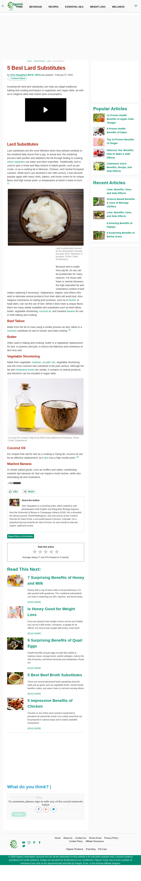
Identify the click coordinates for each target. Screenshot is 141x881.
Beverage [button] (35, 7)
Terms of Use (95, 838)
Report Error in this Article (20, 536)
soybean (36, 362)
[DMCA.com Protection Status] (14, 483)
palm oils (50, 362)
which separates (16, 161)
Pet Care (102, 849)
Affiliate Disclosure (95, 841)
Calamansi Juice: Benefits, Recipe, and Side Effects (119, 167)
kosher (72, 300)
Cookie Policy (76, 841)
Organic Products (74, 849)
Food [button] (19, 7)
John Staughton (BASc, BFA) (25, 75)
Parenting (90, 849)
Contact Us (80, 838)
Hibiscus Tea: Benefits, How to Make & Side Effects (120, 154)
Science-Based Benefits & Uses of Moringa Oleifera (121, 203)
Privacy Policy (111, 838)
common (12, 330)
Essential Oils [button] (74, 7)
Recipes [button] (54, 7)
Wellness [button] (118, 7)
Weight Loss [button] (97, 7)
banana (71, 311)
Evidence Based (17, 78)
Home (58, 838)
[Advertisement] (45, 756)
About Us (67, 838)
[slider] (45, 552)
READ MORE (34, 602)
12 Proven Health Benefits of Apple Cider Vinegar (120, 119)
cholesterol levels (24, 369)
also (46, 457)
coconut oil (45, 311)
